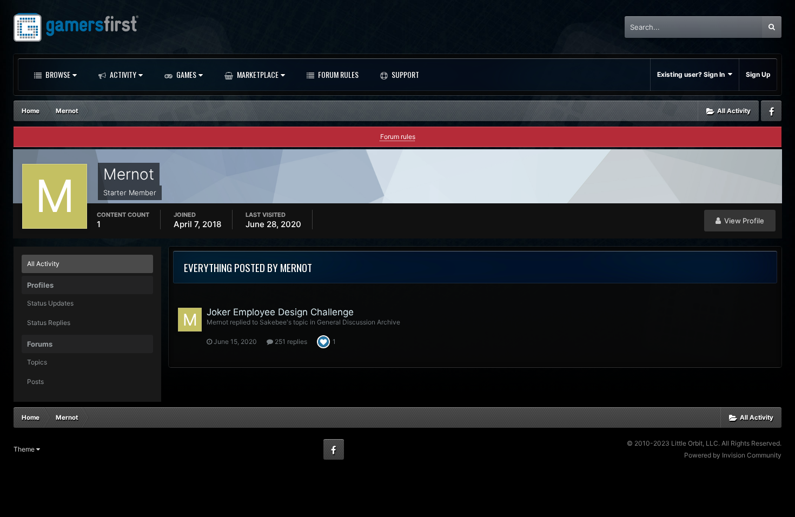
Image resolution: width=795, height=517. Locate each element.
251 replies (290, 341)
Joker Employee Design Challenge (280, 312)
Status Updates (50, 303)
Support (404, 74)
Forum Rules (337, 74)
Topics (37, 362)
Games (185, 74)
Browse (57, 74)
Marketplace (257, 74)
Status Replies (48, 323)
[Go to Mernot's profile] (190, 320)
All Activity (43, 264)
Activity (122, 74)
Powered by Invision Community (732, 455)
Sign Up (758, 74)
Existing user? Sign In (692, 74)
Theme (25, 449)
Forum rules (397, 136)
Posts (35, 381)
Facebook (771, 111)
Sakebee (273, 322)
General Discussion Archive (358, 322)
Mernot (217, 322)
